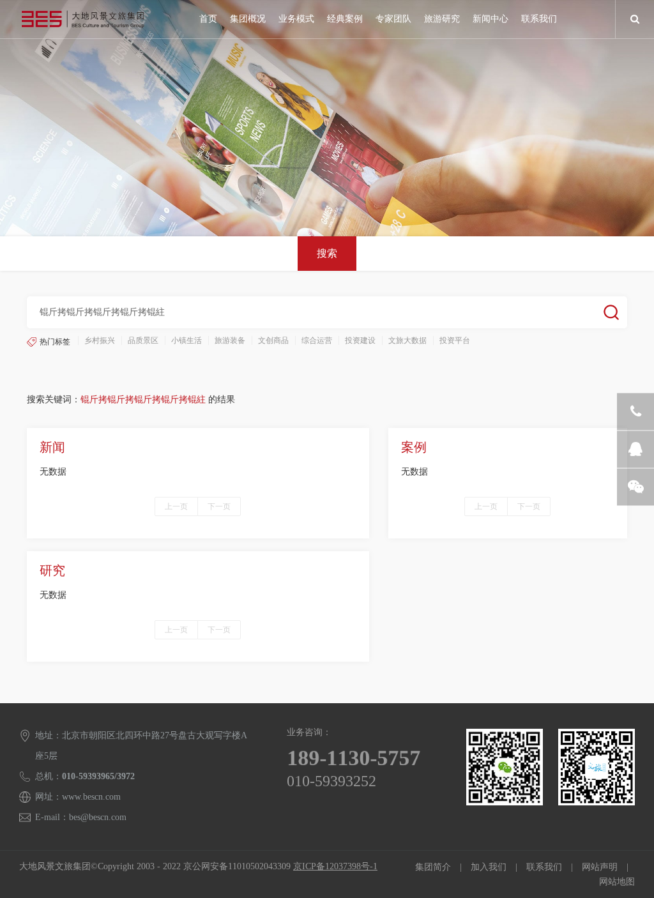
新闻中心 (490, 19)
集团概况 (248, 19)
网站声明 (600, 867)
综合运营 (316, 340)
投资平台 (454, 340)
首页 (208, 19)
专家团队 (393, 19)
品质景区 (143, 340)
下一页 (219, 506)
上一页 (176, 506)
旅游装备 (230, 340)
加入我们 (488, 867)
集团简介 (433, 867)
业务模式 (296, 19)
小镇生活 (186, 340)
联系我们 (539, 19)
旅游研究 (442, 19)
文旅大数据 (407, 340)
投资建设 (360, 340)
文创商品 (273, 340)
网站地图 (617, 882)
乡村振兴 (99, 340)
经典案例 (345, 19)
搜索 (327, 253)
